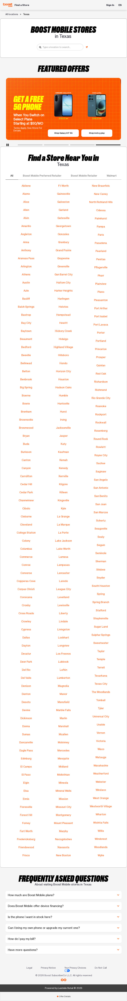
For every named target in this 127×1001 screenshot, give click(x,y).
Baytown (26, 330)
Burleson (26, 451)
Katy (63, 443)
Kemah (63, 460)
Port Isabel (100, 316)
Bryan (26, 435)
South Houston (101, 585)
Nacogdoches (63, 839)
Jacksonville (63, 427)
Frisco (26, 855)
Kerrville (63, 476)
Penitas (100, 259)
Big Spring (26, 387)
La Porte (63, 532)
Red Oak (101, 373)
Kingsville (63, 500)
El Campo (26, 766)
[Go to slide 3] (71, 145)
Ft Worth (63, 185)
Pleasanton (101, 300)
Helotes (63, 306)
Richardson (101, 381)
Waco (101, 749)
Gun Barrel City (63, 274)
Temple (100, 659)
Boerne (26, 395)
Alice (26, 201)
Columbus (26, 548)
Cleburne (26, 516)
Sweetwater (100, 642)
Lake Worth (63, 548)
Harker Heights (63, 290)
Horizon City (63, 371)
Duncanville (26, 742)
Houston (63, 379)
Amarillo (26, 226)
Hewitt (63, 322)
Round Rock (101, 438)
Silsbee (100, 569)
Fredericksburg (26, 839)
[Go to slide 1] (18, 145)
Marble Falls (63, 710)
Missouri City (63, 806)
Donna (26, 726)
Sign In (110, 5)
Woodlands (100, 847)
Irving (63, 419)
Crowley (26, 621)
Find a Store (22, 5)
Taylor (101, 651)
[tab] (63, 996)
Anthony (26, 250)
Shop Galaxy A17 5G (63, 133)
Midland (63, 766)
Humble (63, 395)
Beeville (26, 355)
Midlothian (63, 774)
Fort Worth (26, 831)
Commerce (26, 556)
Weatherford (101, 773)
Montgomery (63, 815)
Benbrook (26, 379)
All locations (11, 14)
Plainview (100, 283)
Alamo (26, 193)
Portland (101, 340)
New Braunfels (101, 185)
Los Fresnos (63, 653)
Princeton (101, 349)
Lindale (63, 621)
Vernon (101, 732)
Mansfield (63, 702)
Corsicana (26, 597)
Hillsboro (63, 355)
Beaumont (26, 339)
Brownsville (26, 419)
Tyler (101, 708)
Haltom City (63, 282)
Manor (63, 694)
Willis (101, 830)
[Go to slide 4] (97, 145)
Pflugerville (100, 267)
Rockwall (100, 422)
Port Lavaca (101, 324)
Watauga (100, 757)
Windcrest (101, 838)
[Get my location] (86, 47)
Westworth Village (101, 806)
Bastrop (26, 314)
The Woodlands (101, 692)
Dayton (26, 645)
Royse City (100, 455)
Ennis (26, 798)
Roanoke (101, 406)
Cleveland (26, 524)
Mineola (63, 782)
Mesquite (63, 758)
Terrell (101, 667)
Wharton (101, 814)
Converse (26, 573)
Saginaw (101, 471)
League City (63, 589)
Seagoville (101, 528)
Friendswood (26, 847)
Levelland (63, 597)
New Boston (63, 855)
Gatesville (63, 218)
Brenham (26, 411)
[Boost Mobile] (7, 5)
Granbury (63, 242)
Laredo (63, 581)
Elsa (26, 790)
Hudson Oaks (63, 387)
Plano (101, 291)
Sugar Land (101, 626)
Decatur (26, 653)
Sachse (100, 463)
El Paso (26, 774)
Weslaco (101, 789)
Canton (26, 460)
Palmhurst (101, 218)
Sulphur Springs (101, 634)
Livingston (63, 629)
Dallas (26, 637)
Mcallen (63, 734)
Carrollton (26, 476)
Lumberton (63, 677)
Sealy (101, 536)
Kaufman (63, 451)
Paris (101, 234)
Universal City (101, 716)
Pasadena (101, 243)
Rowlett (101, 447)
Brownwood (26, 427)
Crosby (26, 605)
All (11, 175)
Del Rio (26, 669)
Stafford (101, 610)
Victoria (101, 741)
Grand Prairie (63, 250)
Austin (26, 282)
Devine (26, 710)
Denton (26, 694)
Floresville (26, 806)
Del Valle (26, 677)
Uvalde (101, 724)
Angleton (26, 234)
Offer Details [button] (63, 996)
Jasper (63, 435)
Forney (26, 823)
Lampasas (63, 564)
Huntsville (63, 403)
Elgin (26, 782)
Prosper (101, 357)
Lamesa (63, 556)
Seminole (100, 553)
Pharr (101, 275)
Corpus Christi (26, 589)
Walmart (112, 175)
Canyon (26, 468)
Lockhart (63, 637)
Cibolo (26, 508)
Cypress (26, 629)
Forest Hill (26, 815)
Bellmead (26, 363)
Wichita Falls (100, 822)
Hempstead (63, 314)
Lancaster (63, 573)
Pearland (101, 251)
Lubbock (63, 661)
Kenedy (63, 468)
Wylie (101, 855)
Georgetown (63, 226)
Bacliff (26, 298)
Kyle (63, 508)
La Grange (63, 516)
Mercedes (63, 750)
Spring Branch (100, 602)
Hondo (63, 363)
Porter (101, 332)
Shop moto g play (97, 133)
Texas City (100, 683)
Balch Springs (26, 306)
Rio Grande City (101, 398)
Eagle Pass (26, 750)
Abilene (26, 185)
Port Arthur (100, 308)
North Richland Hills (101, 202)
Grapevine (63, 258)
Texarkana (100, 675)
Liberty (63, 613)
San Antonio (101, 487)
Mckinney (63, 742)
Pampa (101, 226)
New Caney (101, 193)
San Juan (100, 504)
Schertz (101, 520)
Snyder (101, 577)
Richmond (101, 389)
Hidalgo (63, 339)
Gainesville (63, 193)
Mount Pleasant (63, 823)
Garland (63, 209)
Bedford (26, 347)
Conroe (26, 564)
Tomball (100, 700)
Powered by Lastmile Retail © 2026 (63, 988)
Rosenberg (100, 430)
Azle (26, 290)
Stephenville (100, 618)
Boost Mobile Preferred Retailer (42, 175)
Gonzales (63, 234)
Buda (26, 443)
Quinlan (100, 365)
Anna (26, 242)
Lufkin (63, 669)
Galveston (63, 201)
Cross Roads (26, 613)
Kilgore (63, 484)
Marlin (63, 718)
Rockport (100, 414)
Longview (63, 645)
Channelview (26, 500)
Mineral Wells (63, 790)
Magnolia (63, 685)
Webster (101, 781)
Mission (63, 798)
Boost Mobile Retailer (84, 175)
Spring (101, 593)
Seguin (101, 545)
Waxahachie (101, 765)
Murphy (63, 831)
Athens (26, 274)
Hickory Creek (63, 330)
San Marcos (101, 512)
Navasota (63, 847)
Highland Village (63, 347)
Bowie (26, 403)
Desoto (26, 702)
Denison (26, 685)
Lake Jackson (63, 540)
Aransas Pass (26, 258)
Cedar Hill (26, 484)
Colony (26, 540)
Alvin (26, 218)
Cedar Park (26, 492)
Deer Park (26, 661)
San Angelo (101, 479)
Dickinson (26, 718)
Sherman (101, 561)
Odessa (101, 210)
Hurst (63, 411)
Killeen (63, 492)
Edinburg (26, 758)
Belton (26, 371)
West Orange (101, 798)
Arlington (26, 266)
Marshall (63, 726)
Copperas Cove (26, 581)
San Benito (100, 496)
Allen (26, 209)
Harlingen (63, 298)
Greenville (63, 266)
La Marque (63, 524)
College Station (26, 532)
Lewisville (63, 605)
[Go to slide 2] (44, 145)
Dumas (26, 734)
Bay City (26, 322)
